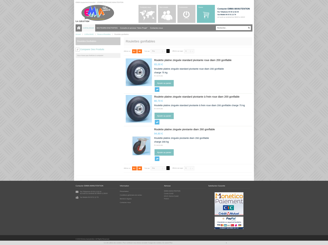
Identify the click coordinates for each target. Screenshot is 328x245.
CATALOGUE (89, 34)
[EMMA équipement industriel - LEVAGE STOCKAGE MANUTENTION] (95, 13)
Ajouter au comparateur (157, 89)
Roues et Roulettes (104, 34)
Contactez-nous (145, 7)
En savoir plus (158, 76)
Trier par (147, 51)
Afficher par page (177, 51)
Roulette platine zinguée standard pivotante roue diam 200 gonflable (193, 60)
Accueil (79, 28)
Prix (153, 51)
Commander (183, 7)
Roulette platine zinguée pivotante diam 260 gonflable (184, 129)
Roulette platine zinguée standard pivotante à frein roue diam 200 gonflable (196, 96)
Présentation (124, 191)
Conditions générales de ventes (131, 195)
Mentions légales (126, 199)
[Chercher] (249, 28)
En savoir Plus (167, 243)
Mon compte (164, 7)
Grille (139, 51)
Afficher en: (127, 51)
